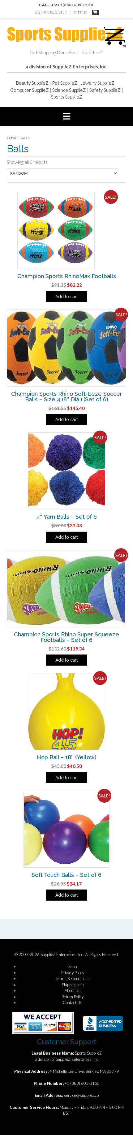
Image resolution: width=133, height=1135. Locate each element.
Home (12, 138)
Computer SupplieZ (29, 90)
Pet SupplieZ (64, 83)
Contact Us (72, 1002)
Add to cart (66, 296)
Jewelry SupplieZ (97, 83)
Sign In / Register (51, 12)
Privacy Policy (72, 972)
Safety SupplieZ (105, 90)
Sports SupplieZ (66, 96)
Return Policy (73, 996)
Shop (72, 966)
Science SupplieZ (69, 90)
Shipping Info (73, 984)
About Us (72, 990)
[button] (66, 116)
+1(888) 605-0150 (75, 4)
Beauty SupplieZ (32, 83)
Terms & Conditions (73, 978)
